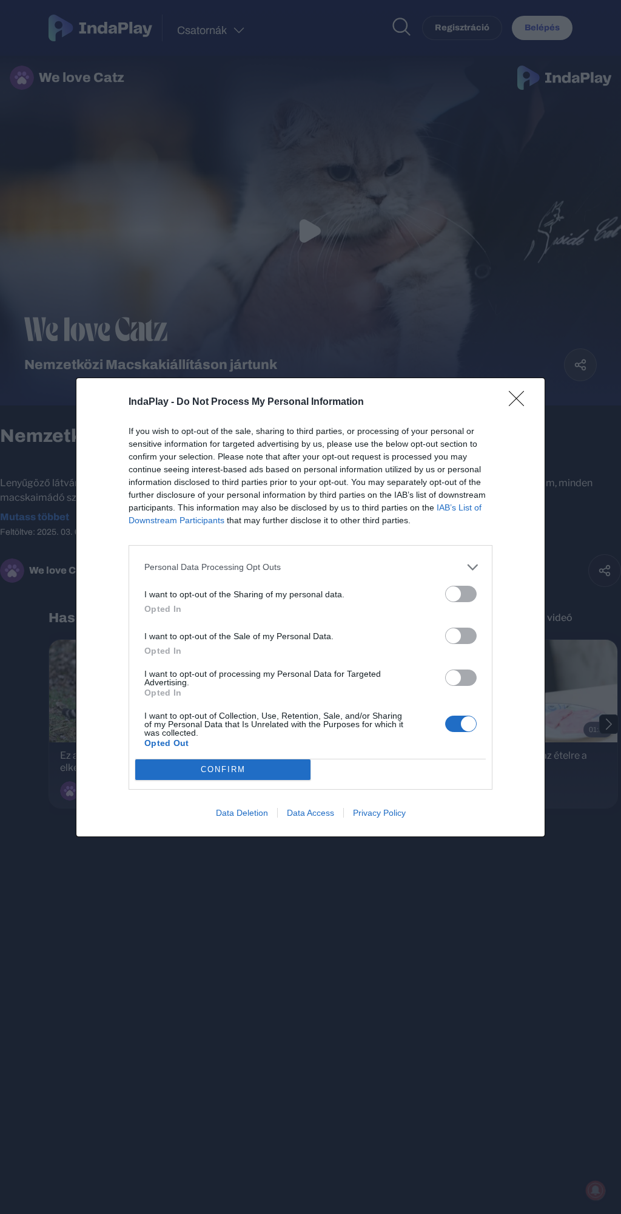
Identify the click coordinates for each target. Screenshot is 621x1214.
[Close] (520, 402)
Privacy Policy (379, 813)
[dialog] (310, 607)
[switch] (461, 594)
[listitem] (310, 567)
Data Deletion (242, 813)
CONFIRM (223, 769)
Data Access (310, 813)
